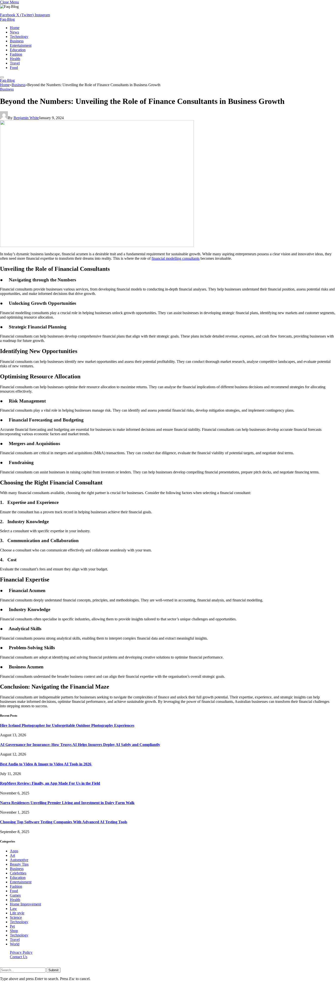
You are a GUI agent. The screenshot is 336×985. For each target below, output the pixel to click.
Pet (12, 926)
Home (14, 28)
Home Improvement (25, 904)
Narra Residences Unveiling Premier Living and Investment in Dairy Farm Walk (67, 803)
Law (13, 908)
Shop (14, 931)
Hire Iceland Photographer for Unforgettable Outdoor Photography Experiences (67, 725)
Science (16, 917)
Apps (14, 851)
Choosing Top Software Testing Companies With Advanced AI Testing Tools (63, 822)
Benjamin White (26, 118)
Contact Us (18, 957)
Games (15, 895)
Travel (15, 63)
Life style (17, 913)
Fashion (16, 54)
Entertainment (20, 45)
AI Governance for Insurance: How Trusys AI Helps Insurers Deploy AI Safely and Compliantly (80, 745)
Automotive (19, 860)
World (14, 944)
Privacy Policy (21, 952)
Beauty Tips (19, 864)
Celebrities (18, 873)
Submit (53, 970)
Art (12, 855)
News (14, 32)
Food (14, 67)
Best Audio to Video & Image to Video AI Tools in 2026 (46, 764)
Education (18, 50)
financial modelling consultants (175, 258)
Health (15, 59)
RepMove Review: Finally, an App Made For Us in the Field (50, 783)
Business (17, 41)
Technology (19, 36)
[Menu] (2, 77)
